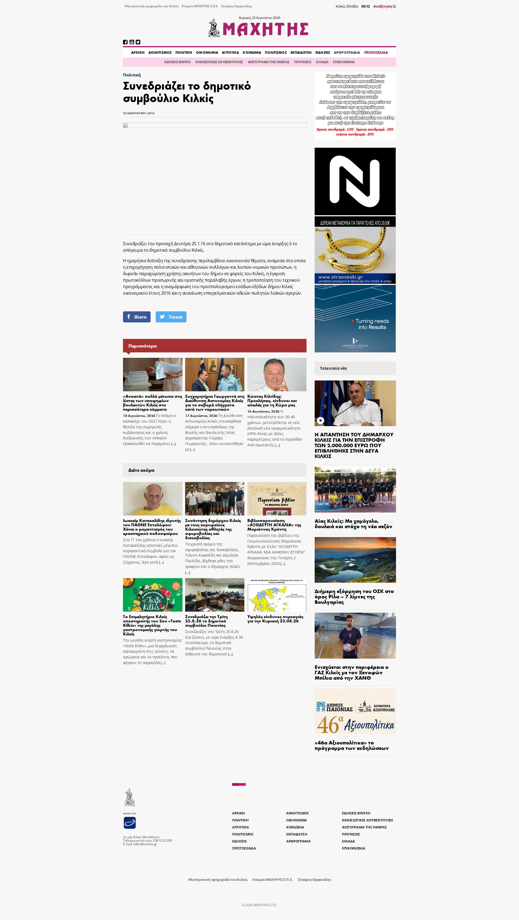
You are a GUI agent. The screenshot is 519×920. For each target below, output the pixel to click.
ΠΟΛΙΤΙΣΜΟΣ (276, 52)
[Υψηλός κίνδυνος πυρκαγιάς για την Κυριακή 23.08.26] (277, 595)
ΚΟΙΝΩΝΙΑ (252, 52)
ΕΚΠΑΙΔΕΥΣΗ (301, 52)
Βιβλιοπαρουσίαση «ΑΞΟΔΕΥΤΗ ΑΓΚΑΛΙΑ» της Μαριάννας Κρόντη (274, 524)
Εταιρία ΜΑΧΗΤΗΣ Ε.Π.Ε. (200, 6)
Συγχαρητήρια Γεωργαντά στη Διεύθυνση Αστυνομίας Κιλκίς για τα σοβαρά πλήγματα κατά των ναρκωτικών (214, 402)
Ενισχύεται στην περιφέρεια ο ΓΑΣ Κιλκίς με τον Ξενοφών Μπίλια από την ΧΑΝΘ (351, 672)
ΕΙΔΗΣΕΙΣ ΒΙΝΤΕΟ (177, 62)
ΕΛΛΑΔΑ (322, 62)
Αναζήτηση (383, 6)
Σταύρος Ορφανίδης (236, 6)
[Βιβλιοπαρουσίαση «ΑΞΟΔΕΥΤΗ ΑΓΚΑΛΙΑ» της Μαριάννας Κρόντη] (277, 498)
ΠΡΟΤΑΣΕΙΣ (302, 62)
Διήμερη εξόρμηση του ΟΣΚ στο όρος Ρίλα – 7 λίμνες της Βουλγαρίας (354, 596)
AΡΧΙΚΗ (138, 52)
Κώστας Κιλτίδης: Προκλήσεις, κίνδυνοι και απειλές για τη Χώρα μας (272, 400)
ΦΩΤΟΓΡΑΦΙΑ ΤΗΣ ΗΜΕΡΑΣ (268, 62)
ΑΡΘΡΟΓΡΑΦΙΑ (347, 52)
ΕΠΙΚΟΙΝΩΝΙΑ (343, 62)
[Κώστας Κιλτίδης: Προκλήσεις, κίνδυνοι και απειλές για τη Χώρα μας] (277, 374)
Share (140, 317)
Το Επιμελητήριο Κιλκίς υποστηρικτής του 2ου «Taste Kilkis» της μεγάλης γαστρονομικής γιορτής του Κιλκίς (152, 625)
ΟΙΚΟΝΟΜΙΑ (207, 52)
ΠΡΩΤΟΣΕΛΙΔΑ (376, 52)
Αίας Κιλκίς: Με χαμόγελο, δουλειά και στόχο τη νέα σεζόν (353, 523)
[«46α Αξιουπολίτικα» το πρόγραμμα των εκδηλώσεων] (355, 711)
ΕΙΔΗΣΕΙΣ (322, 52)
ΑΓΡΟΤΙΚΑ (230, 52)
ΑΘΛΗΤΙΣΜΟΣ (160, 52)
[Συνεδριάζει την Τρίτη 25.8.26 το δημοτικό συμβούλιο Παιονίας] (215, 595)
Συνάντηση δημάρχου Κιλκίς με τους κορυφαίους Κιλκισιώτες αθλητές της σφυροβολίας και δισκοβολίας (213, 528)
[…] (173, 444)
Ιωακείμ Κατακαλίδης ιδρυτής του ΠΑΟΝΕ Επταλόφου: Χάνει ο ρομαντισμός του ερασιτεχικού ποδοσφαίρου (152, 526)
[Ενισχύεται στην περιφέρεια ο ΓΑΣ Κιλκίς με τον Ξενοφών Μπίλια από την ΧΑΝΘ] (355, 635)
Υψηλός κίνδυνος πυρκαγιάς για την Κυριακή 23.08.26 (275, 619)
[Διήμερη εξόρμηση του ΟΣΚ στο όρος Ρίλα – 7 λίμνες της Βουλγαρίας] (355, 560)
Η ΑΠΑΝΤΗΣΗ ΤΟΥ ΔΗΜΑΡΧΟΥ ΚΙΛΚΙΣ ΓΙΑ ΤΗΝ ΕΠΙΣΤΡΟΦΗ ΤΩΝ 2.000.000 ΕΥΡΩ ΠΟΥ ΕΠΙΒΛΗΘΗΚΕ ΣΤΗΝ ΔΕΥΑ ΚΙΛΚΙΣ (354, 444)
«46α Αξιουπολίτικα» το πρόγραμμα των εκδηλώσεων (352, 745)
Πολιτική (132, 75)
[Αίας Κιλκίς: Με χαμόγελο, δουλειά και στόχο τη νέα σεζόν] (355, 490)
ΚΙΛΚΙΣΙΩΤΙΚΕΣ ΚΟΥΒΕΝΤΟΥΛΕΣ (219, 62)
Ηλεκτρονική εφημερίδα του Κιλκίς (151, 6)
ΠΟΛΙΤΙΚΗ (183, 52)
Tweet (175, 317)
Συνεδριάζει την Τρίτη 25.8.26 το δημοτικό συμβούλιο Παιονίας (206, 621)
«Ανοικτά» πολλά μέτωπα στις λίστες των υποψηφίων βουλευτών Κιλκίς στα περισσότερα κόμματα (152, 402)
